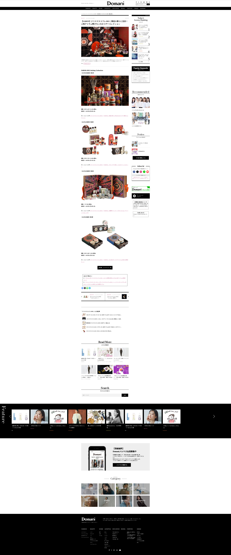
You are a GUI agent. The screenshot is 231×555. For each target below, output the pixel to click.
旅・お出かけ (107, 540)
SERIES (136, 8)
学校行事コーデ (114, 533)
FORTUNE (129, 8)
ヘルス (106, 537)
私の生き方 (106, 544)
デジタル (100, 535)
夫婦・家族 (106, 542)
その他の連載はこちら (141, 157)
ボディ (91, 537)
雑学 (100, 532)
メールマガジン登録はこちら (141, 175)
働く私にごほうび (87, 63)
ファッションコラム (84, 533)
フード (106, 533)
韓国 (144, 72)
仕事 (100, 533)
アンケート (140, 195)
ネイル (91, 542)
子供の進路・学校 (115, 539)
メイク (91, 532)
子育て (106, 539)
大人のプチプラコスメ (142, 79)
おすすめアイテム (84, 535)
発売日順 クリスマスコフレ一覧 (105, 267)
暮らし (106, 532)
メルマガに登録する (121, 465)
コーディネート (83, 532)
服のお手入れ (139, 72)
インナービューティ (93, 544)
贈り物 (106, 547)
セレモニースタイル (145, 74)
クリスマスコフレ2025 (94, 540)
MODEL (123, 8)
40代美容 (135, 79)
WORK (100, 8)
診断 (134, 72)
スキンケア (92, 533)
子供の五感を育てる (115, 532)
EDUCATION (115, 8)
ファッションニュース (85, 537)
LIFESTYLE (107, 8)
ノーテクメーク (136, 77)
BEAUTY (95, 8)
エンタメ (106, 535)
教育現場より (114, 535)
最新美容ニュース (93, 539)
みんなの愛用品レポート (144, 77)
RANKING (142, 8)
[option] (20, 420)
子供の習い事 (114, 537)
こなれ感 (135, 74)
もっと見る (141, 61)
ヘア (139, 74)
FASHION (88, 8)
